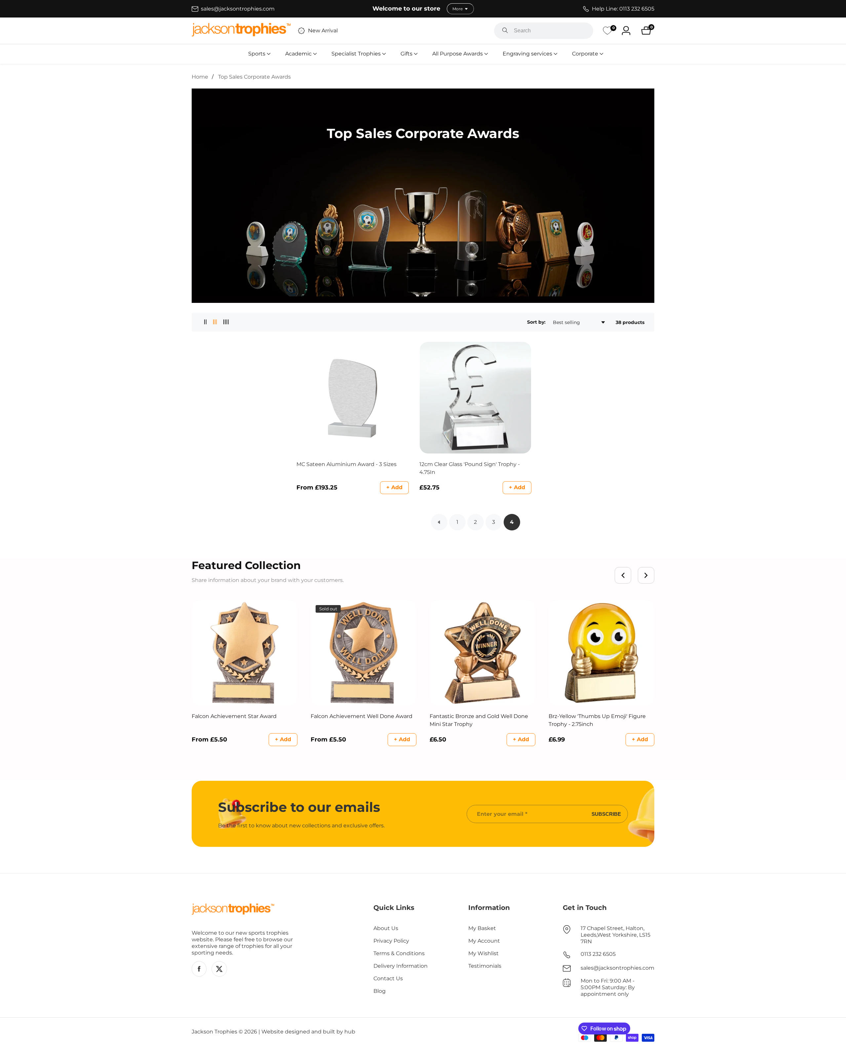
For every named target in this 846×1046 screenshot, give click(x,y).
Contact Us (388, 978)
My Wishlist (483, 953)
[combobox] (543, 30)
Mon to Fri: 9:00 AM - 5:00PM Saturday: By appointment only (608, 987)
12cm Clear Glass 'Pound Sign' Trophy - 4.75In (469, 468)
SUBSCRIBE (606, 814)
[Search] (505, 30)
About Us (385, 928)
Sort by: (536, 322)
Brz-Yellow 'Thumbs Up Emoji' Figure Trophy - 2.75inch (597, 720)
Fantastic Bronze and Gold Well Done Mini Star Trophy (479, 720)
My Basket (482, 928)
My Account (484, 941)
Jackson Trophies (214, 1031)
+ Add (394, 487)
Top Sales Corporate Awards (254, 77)
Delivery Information (400, 966)
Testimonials (484, 966)
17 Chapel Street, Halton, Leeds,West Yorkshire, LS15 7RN (615, 935)
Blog (379, 991)
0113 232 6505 (598, 954)
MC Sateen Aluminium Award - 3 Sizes (346, 464)
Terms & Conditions (399, 953)
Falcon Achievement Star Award (234, 716)
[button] (256, 54)
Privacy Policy (391, 941)
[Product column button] (205, 322)
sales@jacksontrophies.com (617, 968)
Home (200, 77)
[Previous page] (439, 522)
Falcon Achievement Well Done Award (361, 716)
